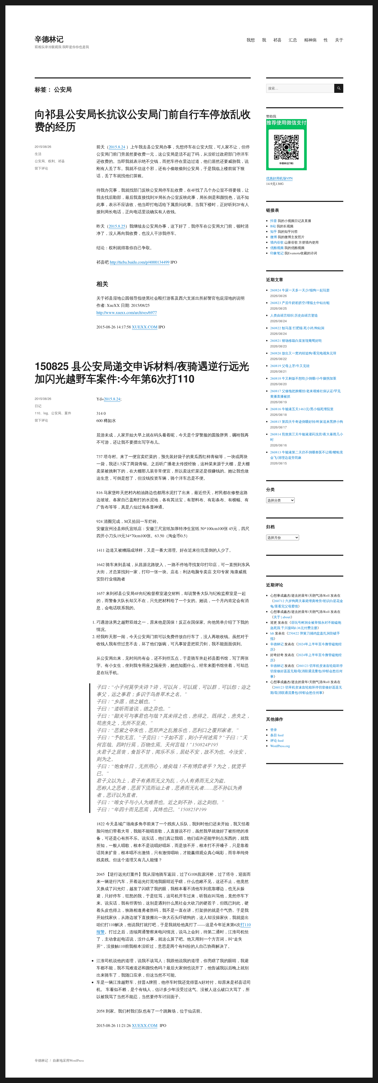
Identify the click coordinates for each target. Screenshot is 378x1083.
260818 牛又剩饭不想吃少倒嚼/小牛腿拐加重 (303, 378)
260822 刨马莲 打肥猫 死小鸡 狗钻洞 (297, 328)
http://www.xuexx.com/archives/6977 (126, 312)
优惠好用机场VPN (279, 178)
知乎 (273, 231)
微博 (273, 237)
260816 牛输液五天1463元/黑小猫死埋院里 (302, 409)
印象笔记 (277, 253)
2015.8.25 (117, 226)
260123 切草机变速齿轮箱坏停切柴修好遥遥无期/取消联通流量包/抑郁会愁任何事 (306, 671)
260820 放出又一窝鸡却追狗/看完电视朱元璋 (303, 353)
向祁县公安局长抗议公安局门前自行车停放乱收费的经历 (143, 119)
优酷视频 (277, 247)
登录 (273, 729)
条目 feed (277, 735)
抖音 (273, 220)
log (45, 412)
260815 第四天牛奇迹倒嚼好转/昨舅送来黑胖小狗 (306, 421)
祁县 (277, 40)
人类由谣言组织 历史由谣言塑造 (294, 315)
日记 (38, 405)
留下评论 (41, 168)
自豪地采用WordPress (68, 1060)
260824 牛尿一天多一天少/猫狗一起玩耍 (300, 290)
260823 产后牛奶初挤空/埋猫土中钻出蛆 (300, 302)
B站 (273, 226)
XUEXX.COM (144, 326)
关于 (339, 40)
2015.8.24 (117, 146)
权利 (51, 160)
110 (37, 412)
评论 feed (277, 740)
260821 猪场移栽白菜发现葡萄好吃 (296, 340)
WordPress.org (280, 746)
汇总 (293, 40)
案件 (68, 412)
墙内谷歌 (277, 242)
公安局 (40, 160)
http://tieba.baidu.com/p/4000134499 (139, 262)
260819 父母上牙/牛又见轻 (290, 365)
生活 (38, 153)
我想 (251, 40)
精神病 (310, 40)
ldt (272, 633)
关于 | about (282, 617)
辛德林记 (49, 38)
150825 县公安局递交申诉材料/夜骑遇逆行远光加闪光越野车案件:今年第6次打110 (142, 372)
